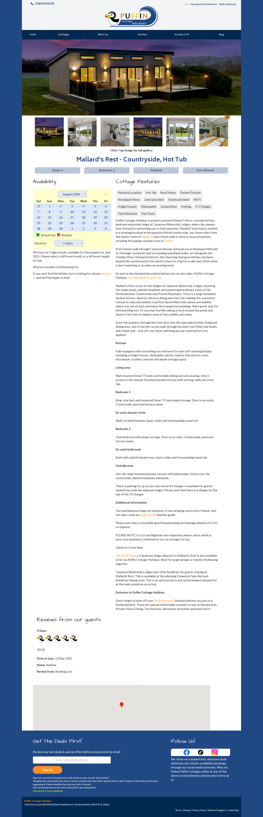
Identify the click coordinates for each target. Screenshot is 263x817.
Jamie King (233, 810)
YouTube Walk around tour (145, 277)
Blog (221, 34)
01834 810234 (44, 3)
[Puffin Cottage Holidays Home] (131, 16)
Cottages (63, 34)
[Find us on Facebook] (187, 752)
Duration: (40, 243)
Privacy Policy (199, 810)
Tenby (168, 241)
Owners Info (181, 34)
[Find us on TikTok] (201, 752)
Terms (178, 810)
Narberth (147, 236)
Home (33, 34)
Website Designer (216, 810)
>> (106, 194)
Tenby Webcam (227, 4)
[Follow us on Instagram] (214, 752)
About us (103, 34)
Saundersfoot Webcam (203, 4)
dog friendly (148, 515)
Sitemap (187, 810)
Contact (142, 34)
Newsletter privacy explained (48, 790)
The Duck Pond (125, 555)
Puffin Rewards (164, 600)
